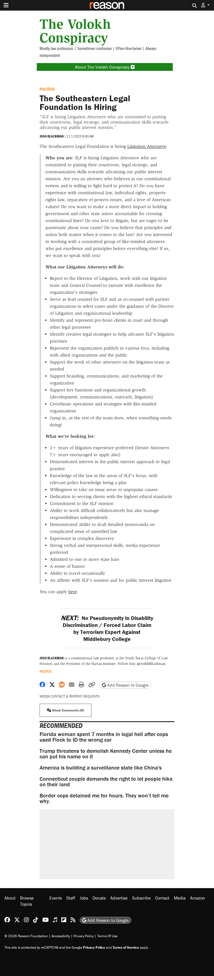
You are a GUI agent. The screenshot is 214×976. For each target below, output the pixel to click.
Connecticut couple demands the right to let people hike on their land (106, 781)
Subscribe (141, 898)
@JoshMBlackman (151, 664)
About (10, 898)
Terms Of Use (107, 936)
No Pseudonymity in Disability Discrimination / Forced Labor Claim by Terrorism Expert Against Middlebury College (107, 628)
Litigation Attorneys (146, 146)
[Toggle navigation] (6, 5)
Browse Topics (27, 901)
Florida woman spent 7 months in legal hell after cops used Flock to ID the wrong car (104, 736)
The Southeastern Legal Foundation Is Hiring (85, 102)
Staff (70, 898)
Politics (47, 89)
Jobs (84, 898)
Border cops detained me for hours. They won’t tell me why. (104, 798)
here (72, 591)
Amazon (197, 898)
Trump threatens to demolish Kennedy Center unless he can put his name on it (106, 753)
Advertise (119, 898)
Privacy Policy (84, 936)
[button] (205, 5)
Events (55, 898)
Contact (162, 898)
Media (180, 898)
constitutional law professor (92, 658)
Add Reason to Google (127, 685)
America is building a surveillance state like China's (101, 767)
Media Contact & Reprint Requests (69, 696)
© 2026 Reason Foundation (26, 936)
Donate (99, 898)
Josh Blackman (52, 136)
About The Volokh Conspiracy (103, 67)
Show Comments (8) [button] (67, 710)
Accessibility (61, 936)
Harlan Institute (103, 664)
